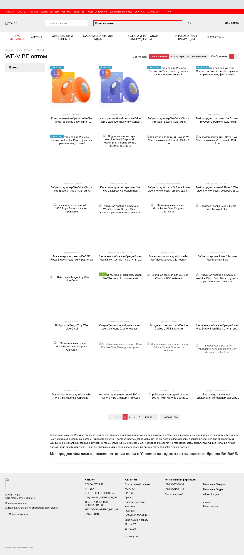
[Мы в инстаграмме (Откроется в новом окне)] (232, 37)
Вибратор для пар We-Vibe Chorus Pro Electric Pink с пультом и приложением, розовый (72, 190)
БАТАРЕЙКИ (216, 37)
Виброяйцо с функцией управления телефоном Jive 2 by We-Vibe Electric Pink (217, 397)
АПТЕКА (36, 37)
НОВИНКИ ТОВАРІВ (97, 12)
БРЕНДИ (22, 12)
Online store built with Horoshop (19, 548)
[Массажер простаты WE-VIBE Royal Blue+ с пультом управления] (71, 226)
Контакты (66, 12)
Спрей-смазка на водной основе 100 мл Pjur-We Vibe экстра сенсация (168, 397)
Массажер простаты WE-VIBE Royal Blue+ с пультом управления (71, 258)
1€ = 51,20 (153, 12)
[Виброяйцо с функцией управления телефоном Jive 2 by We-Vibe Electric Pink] (217, 363)
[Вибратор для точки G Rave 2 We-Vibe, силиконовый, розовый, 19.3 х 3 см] (217, 157)
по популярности (179, 56)
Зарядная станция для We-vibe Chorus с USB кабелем (169, 327)
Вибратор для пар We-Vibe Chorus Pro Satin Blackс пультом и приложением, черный (169, 121)
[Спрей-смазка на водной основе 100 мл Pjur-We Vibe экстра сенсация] (168, 363)
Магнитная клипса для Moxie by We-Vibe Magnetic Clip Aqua (71, 396)
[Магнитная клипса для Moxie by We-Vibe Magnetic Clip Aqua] (71, 363)
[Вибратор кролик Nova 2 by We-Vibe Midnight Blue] (217, 226)
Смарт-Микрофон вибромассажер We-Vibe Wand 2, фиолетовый (120, 327)
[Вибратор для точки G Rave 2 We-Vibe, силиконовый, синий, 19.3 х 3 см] (168, 157)
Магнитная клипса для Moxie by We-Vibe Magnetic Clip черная (168, 258)
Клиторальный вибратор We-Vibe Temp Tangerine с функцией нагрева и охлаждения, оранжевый (71, 121)
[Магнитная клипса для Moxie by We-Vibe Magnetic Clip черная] (168, 226)
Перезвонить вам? (174, 494)
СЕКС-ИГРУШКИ (17, 37)
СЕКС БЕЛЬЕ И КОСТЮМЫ (62, 37)
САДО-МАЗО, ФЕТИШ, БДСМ (98, 37)
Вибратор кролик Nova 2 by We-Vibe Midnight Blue (217, 258)
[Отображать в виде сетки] (231, 56)
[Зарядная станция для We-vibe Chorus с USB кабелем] (168, 294)
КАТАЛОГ (10, 12)
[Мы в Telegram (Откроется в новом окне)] (237, 37)
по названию (199, 56)
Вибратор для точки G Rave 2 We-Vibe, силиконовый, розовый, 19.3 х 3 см (217, 190)
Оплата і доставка (50, 12)
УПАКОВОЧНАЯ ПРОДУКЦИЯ (186, 37)
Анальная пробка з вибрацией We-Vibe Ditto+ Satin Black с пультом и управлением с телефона (217, 328)
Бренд (13, 67)
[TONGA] (23, 483)
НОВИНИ (79, 12)
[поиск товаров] (47, 23)
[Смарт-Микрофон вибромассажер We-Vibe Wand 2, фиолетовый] (120, 294)
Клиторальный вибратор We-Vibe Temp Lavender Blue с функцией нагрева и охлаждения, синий (120, 121)
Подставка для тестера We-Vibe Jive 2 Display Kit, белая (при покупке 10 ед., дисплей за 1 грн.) (120, 190)
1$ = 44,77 (140, 12)
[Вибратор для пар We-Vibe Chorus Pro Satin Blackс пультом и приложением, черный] (168, 88)
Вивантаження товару (121, 12)
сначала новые (159, 56)
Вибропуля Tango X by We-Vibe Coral (71, 327)
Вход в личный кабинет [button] (137, 484)
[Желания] (202, 23)
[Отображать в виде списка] (236, 56)
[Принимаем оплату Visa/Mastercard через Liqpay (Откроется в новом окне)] (31, 508)
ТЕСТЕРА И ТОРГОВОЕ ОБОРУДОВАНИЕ (142, 37)
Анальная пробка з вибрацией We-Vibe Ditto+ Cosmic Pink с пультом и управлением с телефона (120, 259)
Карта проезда (210, 506)
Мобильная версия (18, 514)
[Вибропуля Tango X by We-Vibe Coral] (71, 294)
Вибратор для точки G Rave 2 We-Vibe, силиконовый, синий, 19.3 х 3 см (169, 190)
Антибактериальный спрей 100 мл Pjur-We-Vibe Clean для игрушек (120, 396)
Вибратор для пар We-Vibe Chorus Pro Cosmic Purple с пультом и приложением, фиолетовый (217, 121)
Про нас (33, 12)
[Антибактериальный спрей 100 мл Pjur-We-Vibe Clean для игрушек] (120, 363)
